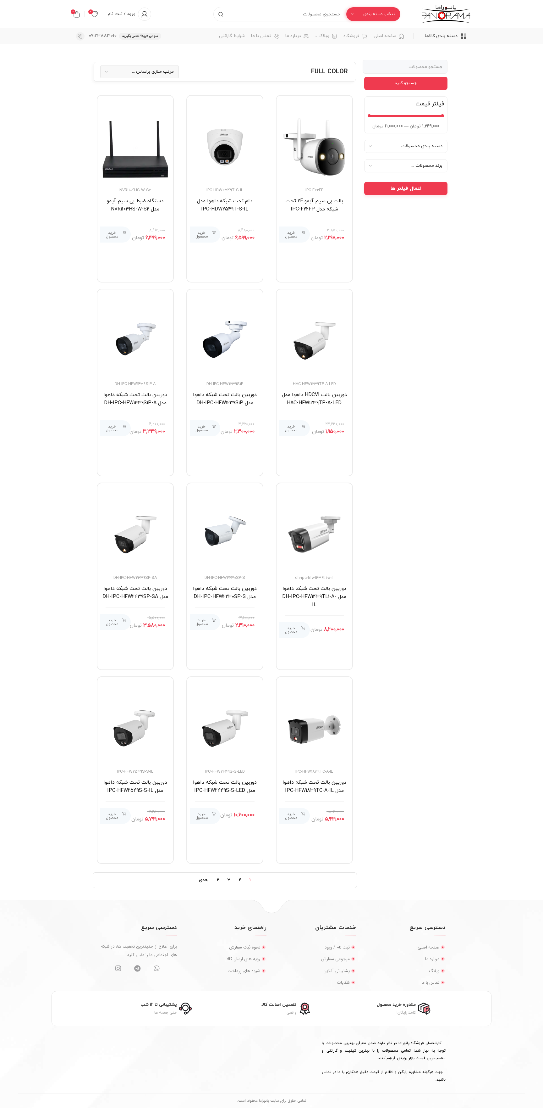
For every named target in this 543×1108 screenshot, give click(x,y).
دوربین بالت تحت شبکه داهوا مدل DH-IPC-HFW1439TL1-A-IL (314, 596)
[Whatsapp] (156, 968)
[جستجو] (220, 14)
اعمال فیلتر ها (406, 188)
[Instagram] (118, 968)
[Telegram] (137, 968)
